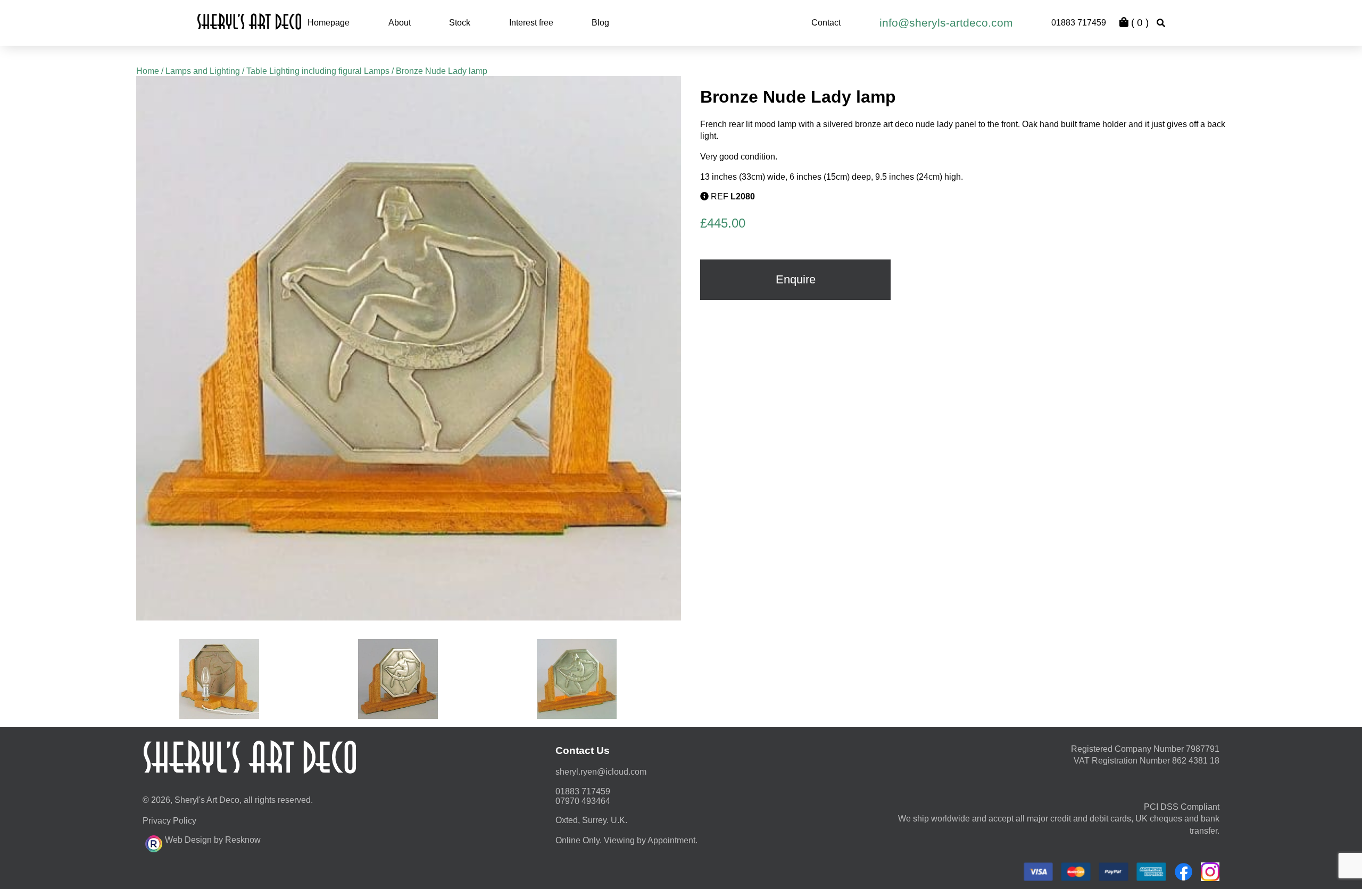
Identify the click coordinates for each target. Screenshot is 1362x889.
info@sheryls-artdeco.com (946, 22)
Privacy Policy (169, 820)
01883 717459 (1078, 22)
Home (147, 71)
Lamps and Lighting (202, 71)
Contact (826, 22)
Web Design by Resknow (213, 839)
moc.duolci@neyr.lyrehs (600, 771)
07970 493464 (582, 801)
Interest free (531, 22)
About (399, 22)
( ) (1138, 22)
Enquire (796, 279)
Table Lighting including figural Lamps (317, 71)
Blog (600, 22)
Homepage (329, 22)
